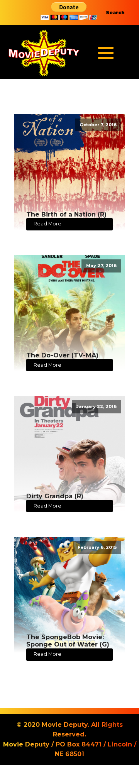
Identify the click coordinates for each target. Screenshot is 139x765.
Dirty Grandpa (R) (54, 496)
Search (115, 12)
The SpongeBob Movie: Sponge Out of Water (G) (67, 640)
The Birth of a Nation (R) (66, 214)
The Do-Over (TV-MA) (62, 355)
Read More (47, 224)
